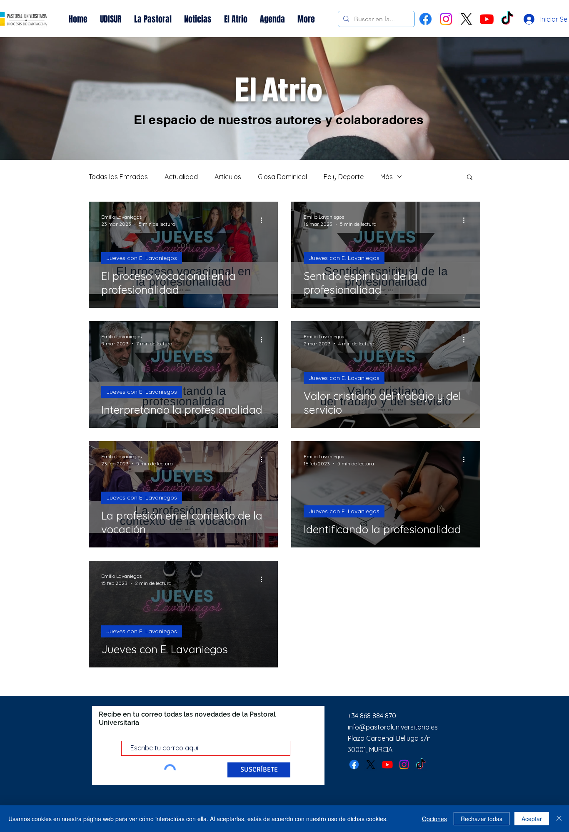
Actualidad (181, 176)
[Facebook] (425, 19)
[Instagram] (446, 19)
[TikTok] (420, 764)
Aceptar (532, 819)
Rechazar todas (481, 819)
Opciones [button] (434, 819)
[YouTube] (487, 19)
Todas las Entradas (118, 176)
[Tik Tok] (507, 19)
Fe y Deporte (344, 176)
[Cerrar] (559, 818)
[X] (466, 19)
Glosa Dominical (282, 176)
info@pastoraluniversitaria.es (393, 727)
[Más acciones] (264, 220)
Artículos (228, 176)
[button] (470, 177)
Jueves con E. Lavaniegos (141, 258)
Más (386, 176)
